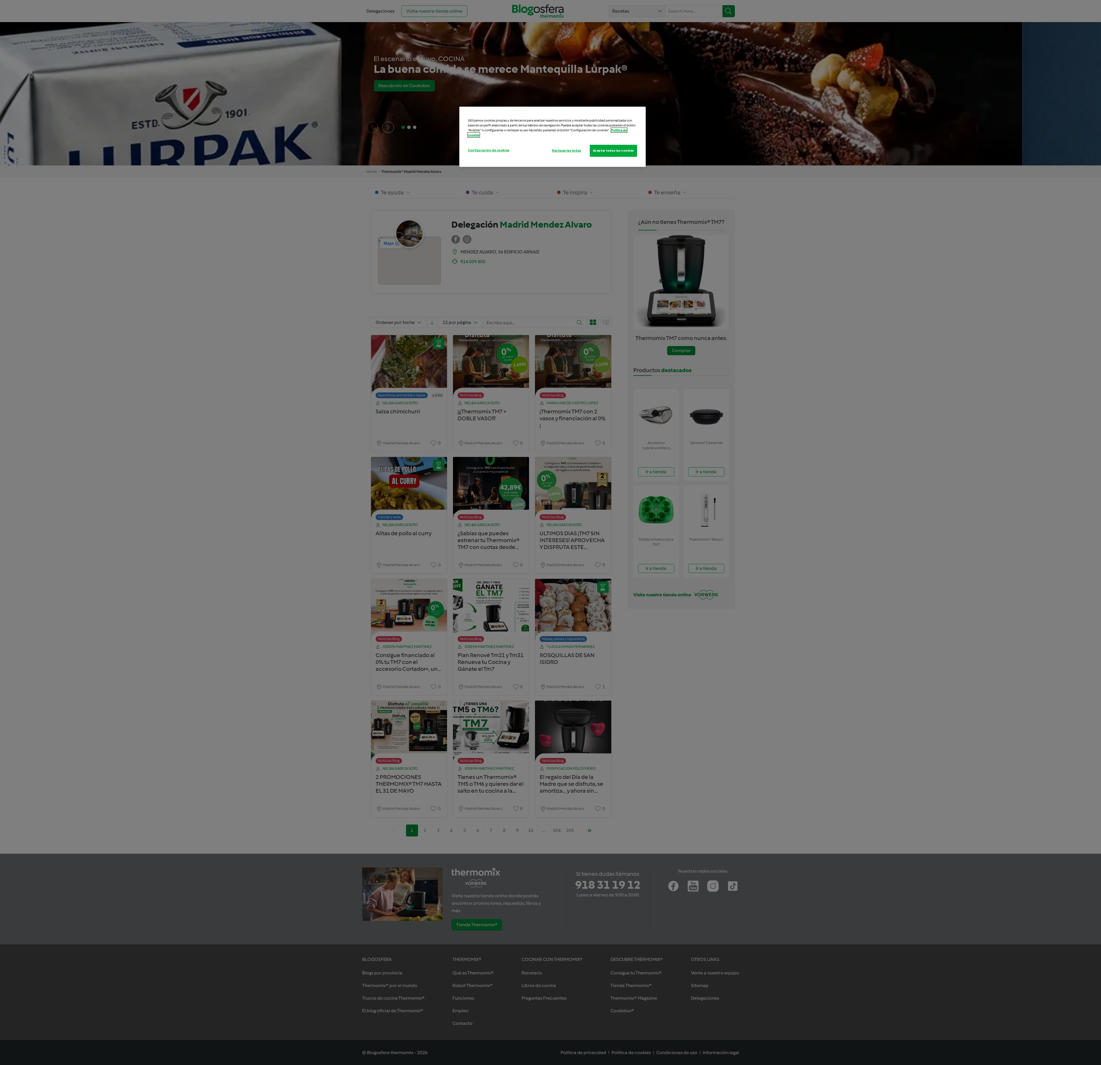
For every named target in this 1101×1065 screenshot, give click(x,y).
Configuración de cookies (488, 150)
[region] (552, 137)
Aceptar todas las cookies (613, 150)
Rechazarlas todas (566, 150)
